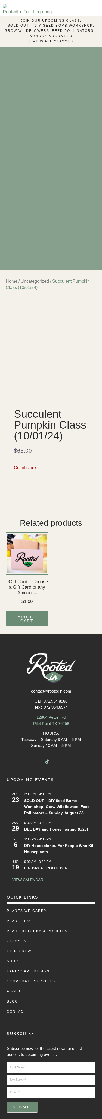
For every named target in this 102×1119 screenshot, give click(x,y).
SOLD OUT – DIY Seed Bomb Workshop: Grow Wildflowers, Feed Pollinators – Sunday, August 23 (51, 31)
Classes (16, 941)
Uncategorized (35, 281)
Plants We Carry (27, 910)
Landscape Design (28, 971)
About (14, 991)
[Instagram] (39, 761)
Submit (22, 1107)
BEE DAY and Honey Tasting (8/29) (56, 829)
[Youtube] (55, 761)
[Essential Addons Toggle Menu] (94, 10)
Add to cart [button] (27, 619)
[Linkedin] (63, 761)
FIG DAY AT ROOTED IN (45, 868)
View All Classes (53, 41)
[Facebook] (31, 761)
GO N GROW (19, 951)
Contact (16, 1011)
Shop (12, 961)
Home (11, 281)
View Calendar (27, 880)
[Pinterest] (70, 761)
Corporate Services (31, 981)
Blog (12, 1001)
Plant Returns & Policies (37, 931)
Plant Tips (19, 921)
